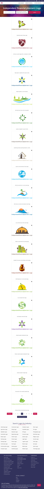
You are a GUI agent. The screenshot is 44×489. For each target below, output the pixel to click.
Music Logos (35, 427)
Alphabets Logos (4, 431)
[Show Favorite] (37, 1)
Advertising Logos (4, 427)
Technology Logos (36, 448)
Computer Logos (4, 448)
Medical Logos (25, 448)
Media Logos (24, 446)
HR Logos (24, 431)
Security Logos (36, 439)
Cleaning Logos (3, 441)
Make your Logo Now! (22, 416)
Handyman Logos (25, 427)
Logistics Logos (25, 441)
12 (31, 413)
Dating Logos (14, 429)
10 (26, 413)
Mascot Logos (25, 443)
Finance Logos (14, 439)
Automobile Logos (4, 434)
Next (35, 413)
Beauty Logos (3, 436)
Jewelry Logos (25, 436)
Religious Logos (36, 436)
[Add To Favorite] (31, 18)
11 (29, 413)
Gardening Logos (15, 448)
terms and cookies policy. (23, 487)
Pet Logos (35, 429)
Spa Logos (35, 443)
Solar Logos (35, 441)
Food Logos (14, 443)
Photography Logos (36, 431)
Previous (9, 413)
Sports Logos (35, 446)
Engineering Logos (15, 434)
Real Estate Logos (36, 434)
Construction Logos (15, 427)
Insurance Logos (25, 434)
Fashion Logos (14, 436)
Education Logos (15, 431)
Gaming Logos (14, 446)
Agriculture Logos (4, 429)
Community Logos (4, 443)
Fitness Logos (14, 441)
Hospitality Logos (25, 429)
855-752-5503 (33, 0)
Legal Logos (24, 439)
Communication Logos (5, 446)
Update (34, 12)
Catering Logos (3, 439)
